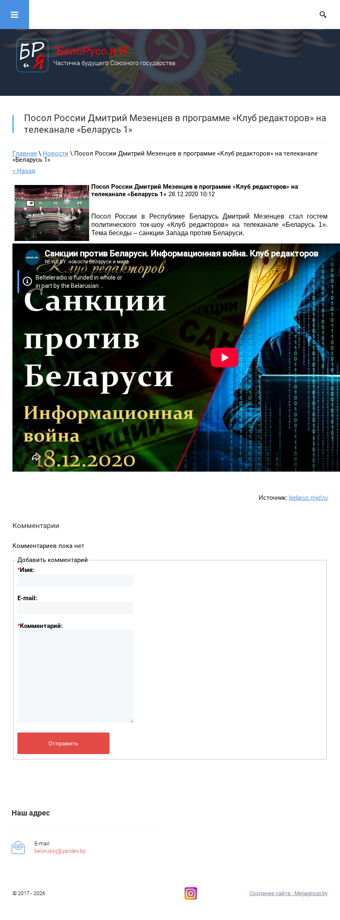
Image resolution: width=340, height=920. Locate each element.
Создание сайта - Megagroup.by (289, 893)
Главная (24, 153)
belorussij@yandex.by (59, 851)
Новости (55, 153)
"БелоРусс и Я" (91, 51)
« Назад (23, 171)
